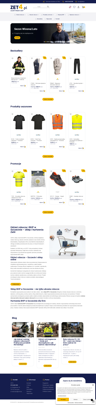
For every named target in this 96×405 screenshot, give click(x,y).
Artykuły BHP (61, 14)
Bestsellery (40, 19)
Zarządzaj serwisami (62, 395)
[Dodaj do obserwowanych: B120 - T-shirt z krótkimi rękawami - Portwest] (12, 114)
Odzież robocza (20, 14)
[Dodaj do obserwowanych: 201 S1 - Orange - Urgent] (51, 171)
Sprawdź (17, 37)
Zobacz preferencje (88, 399)
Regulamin (45, 383)
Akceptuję (63, 399)
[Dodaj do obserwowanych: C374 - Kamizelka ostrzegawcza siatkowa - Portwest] (70, 114)
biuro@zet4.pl (18, 391)
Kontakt (58, 19)
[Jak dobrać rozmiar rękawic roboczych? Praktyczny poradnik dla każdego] (23, 337)
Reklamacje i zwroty (48, 385)
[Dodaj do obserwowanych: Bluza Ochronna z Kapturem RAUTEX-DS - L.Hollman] (12, 58)
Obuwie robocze (33, 14)
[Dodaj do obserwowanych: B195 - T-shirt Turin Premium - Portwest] (32, 114)
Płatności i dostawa (48, 387)
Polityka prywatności (79, 402)
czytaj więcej (23, 363)
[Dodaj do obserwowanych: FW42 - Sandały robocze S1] (70, 171)
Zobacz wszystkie (48, 99)
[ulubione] (74, 7)
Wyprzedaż (49, 19)
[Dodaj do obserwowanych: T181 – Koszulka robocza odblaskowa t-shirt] (12, 171)
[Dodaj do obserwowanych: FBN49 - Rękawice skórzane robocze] (51, 58)
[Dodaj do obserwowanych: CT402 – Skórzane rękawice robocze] (32, 58)
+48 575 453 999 (69, 1)
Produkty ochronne (47, 14)
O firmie (29, 385)
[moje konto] (78, 7)
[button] (93, 385)
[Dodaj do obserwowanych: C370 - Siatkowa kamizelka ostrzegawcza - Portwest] (51, 114)
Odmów (75, 399)
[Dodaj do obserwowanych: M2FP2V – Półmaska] (32, 171)
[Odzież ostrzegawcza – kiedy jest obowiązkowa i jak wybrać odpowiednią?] (47, 337)
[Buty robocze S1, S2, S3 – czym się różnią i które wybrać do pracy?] (72, 337)
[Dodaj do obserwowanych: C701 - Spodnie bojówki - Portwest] (70, 58)
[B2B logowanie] (70, 7)
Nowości (29, 391)
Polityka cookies (71, 402)
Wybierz (22, 85)
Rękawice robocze (74, 14)
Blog (28, 387)
